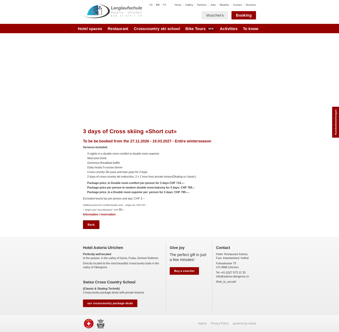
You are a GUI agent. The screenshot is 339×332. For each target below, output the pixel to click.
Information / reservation (99, 214)
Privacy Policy (220, 323)
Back (91, 224)
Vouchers (215, 15)
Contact (223, 247)
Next (253, 77)
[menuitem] (178, 4)
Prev (86, 77)
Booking (244, 15)
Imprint (202, 323)
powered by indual (244, 323)
